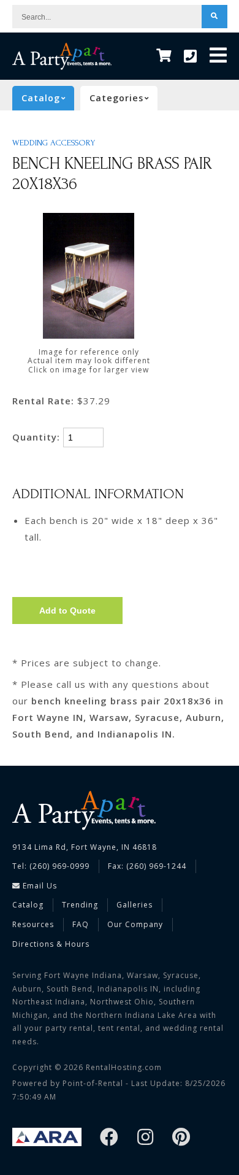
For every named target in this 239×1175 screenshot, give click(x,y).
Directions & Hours (50, 944)
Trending (80, 905)
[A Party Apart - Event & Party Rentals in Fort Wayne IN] (62, 56)
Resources (33, 924)
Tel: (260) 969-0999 (50, 866)
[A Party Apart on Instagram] (145, 1138)
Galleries (134, 905)
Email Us (38, 885)
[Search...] (214, 16)
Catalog (28, 905)
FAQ (80, 924)
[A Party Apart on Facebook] (109, 1138)
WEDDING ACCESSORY (53, 143)
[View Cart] (164, 56)
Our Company (135, 924)
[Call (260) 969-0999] (190, 56)
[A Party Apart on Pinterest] (181, 1138)
